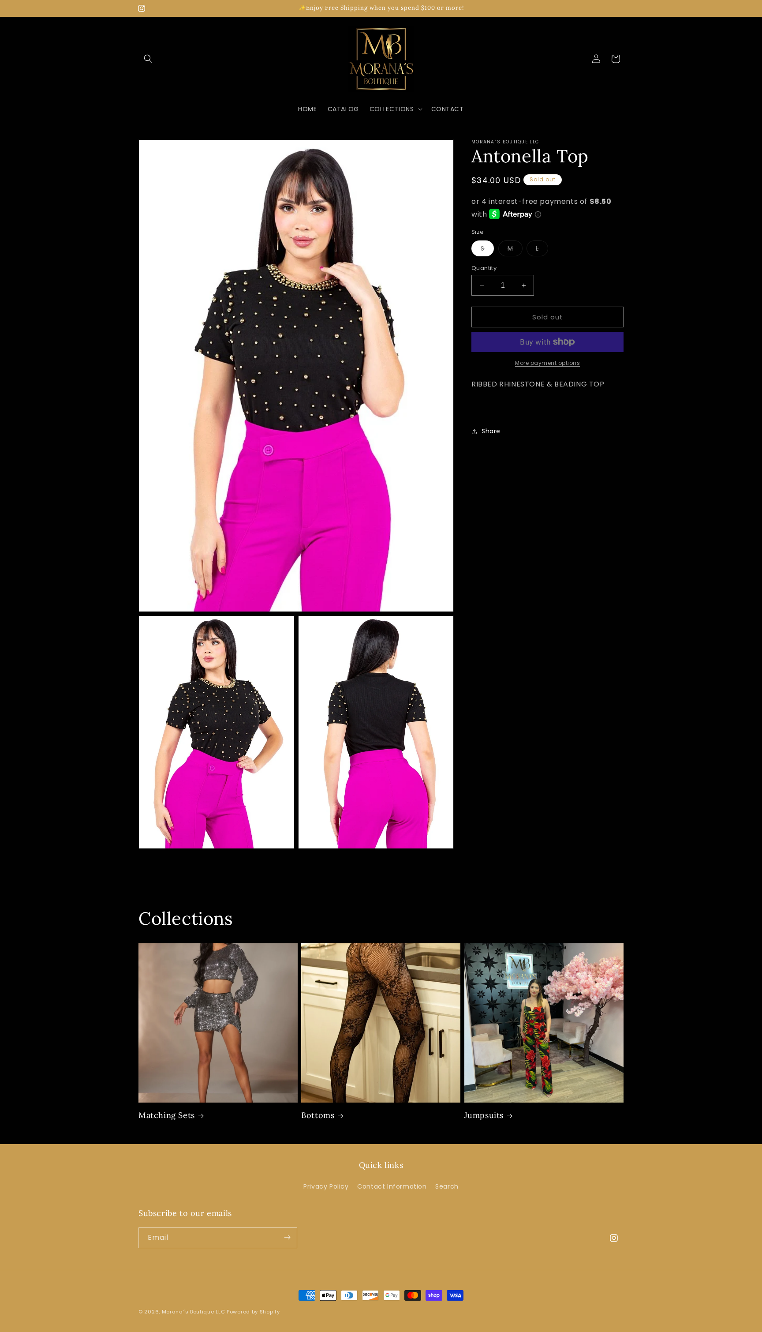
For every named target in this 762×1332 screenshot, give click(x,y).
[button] (148, 58)
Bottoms (317, 1116)
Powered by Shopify (253, 1311)
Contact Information (391, 1186)
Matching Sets (166, 1116)
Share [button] (491, 431)
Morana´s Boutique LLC (193, 1311)
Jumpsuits (484, 1116)
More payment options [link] (547, 363)
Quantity (484, 268)
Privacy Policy (325, 1186)
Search (447, 1186)
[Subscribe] (287, 1237)
